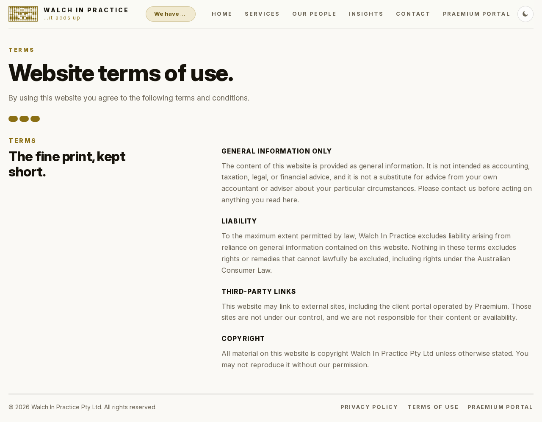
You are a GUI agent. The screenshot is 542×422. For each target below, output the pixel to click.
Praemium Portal (477, 14)
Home (222, 14)
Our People (314, 14)
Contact (413, 14)
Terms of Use (433, 407)
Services (262, 14)
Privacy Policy (369, 407)
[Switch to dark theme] (525, 14)
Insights (366, 14)
